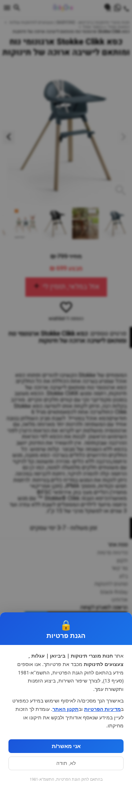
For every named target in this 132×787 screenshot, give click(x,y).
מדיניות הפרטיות (102, 709)
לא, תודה (66, 763)
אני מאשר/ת (66, 746)
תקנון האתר (65, 709)
